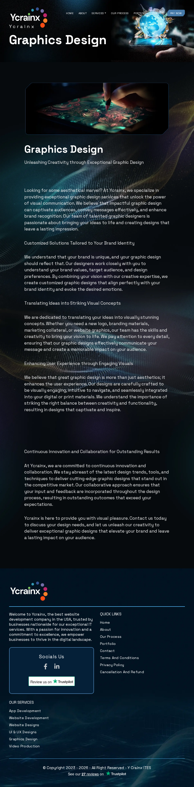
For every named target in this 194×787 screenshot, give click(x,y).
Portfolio (141, 13)
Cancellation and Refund (122, 672)
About (83, 13)
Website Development (29, 718)
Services (98, 13)
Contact (157, 13)
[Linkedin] (56, 667)
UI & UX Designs (23, 732)
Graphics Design (23, 739)
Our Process (120, 13)
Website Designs (24, 725)
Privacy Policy (112, 665)
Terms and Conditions (119, 657)
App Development (25, 711)
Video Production (24, 746)
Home (70, 13)
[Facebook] (45, 667)
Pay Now (176, 13)
